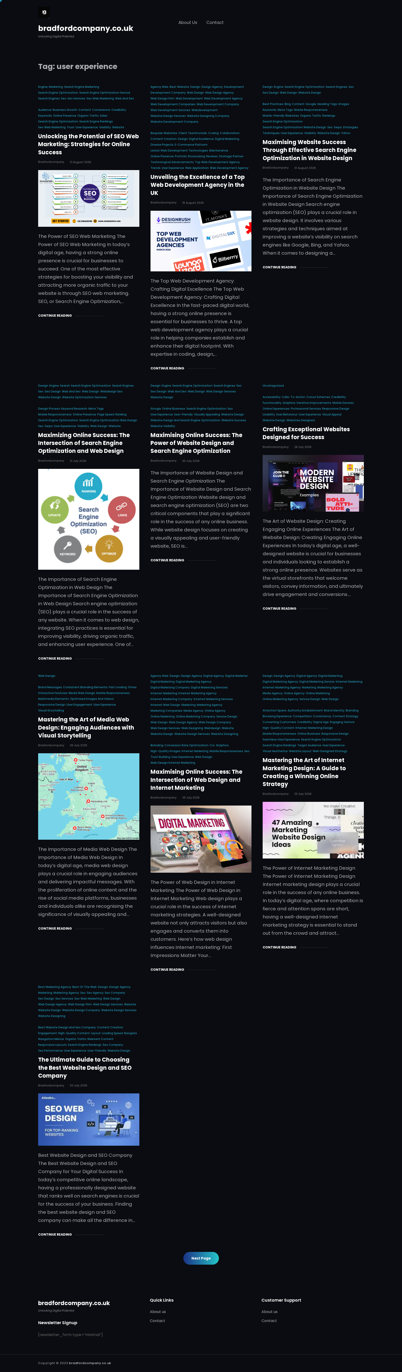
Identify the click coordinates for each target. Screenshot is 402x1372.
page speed (105, 414)
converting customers (279, 722)
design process (49, 409)
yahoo (345, 133)
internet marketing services (213, 699)
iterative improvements (314, 403)
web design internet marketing (173, 763)
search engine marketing (81, 87)
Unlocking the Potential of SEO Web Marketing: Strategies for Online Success (88, 144)
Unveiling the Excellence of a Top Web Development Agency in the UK (198, 185)
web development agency (223, 98)
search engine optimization (58, 93)
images (343, 104)
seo (63, 98)
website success (233, 420)
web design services (221, 391)
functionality (272, 403)
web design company (215, 722)
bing (288, 104)
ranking (121, 414)
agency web (159, 87)
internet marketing (164, 693)
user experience (87, 127)
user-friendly (183, 414)
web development (189, 98)
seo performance (50, 1051)
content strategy (345, 716)
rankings (328, 116)
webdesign (212, 728)
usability (269, 414)
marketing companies (166, 711)
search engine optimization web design (108, 420)
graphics (289, 403)
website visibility (163, 426)
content (84, 110)
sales (103, 116)
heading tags (327, 104)
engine (43, 87)
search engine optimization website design (294, 127)
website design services (168, 116)
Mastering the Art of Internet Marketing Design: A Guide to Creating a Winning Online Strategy (304, 772)
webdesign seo (111, 391)
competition (302, 716)
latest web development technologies (179, 150)
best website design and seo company (67, 1027)
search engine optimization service (104, 93)
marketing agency (209, 705)
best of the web (84, 987)
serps (338, 127)
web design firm (162, 98)
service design (226, 716)
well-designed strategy (330, 751)
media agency (194, 711)
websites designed (301, 420)
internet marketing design (314, 728)
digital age (321, 722)
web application (197, 168)
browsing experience (277, 716)
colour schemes (318, 397)
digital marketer (236, 676)
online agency (215, 711)
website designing (224, 734)
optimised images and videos (92, 699)
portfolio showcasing (190, 156)
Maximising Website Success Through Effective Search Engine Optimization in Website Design (309, 150)
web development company (218, 104)
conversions (101, 110)
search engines (49, 98)
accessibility (272, 397)
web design (195, 93)
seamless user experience (281, 739)
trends (156, 168)
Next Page (201, 1258)
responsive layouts (52, 1045)
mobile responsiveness (311, 110)
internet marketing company (171, 699)
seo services (76, 98)
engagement (47, 1033)
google (311, 104)
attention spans (274, 710)
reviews (212, 156)
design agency (212, 87)
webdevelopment (204, 110)
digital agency (213, 676)
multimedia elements (53, 699)
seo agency (95, 993)
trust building (160, 757)
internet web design (165, 705)
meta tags (285, 110)
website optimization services (84, 397)
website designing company (208, 116)
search (65, 386)
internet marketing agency (197, 693)
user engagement (79, 705)
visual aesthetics (275, 751)
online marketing (163, 716)
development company (168, 93)
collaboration (230, 133)
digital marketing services (209, 687)
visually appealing (207, 414)
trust (70, 127)
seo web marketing (100, 98)
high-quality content (278, 728)
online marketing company (195, 716)
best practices (273, 104)
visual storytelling (51, 710)
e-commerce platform (191, 145)
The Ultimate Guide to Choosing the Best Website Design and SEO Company (85, 1067)
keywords (45, 116)
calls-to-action (293, 397)
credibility (118, 110)
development (234, 87)
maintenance (218, 150)
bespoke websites (164, 133)
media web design (82, 693)
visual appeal (332, 414)
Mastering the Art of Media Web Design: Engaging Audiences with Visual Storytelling (86, 727)
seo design (271, 93)
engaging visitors (342, 722)
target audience (309, 745)
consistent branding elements (85, 687)
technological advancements (172, 162)
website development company (174, 122)
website (118, 127)
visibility (105, 127)
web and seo (124, 98)
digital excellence (201, 139)
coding (213, 133)
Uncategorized (273, 386)
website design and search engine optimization (185, 420)
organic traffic (88, 116)
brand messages (50, 687)
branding (157, 745)
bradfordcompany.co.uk (85, 28)
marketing (56, 87)
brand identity (334, 710)
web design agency (219, 93)
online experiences (276, 409)
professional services (306, 409)
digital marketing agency (193, 682)
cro (212, 745)
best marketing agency (54, 987)
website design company (81, 1010)
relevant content (100, 1039)
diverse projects (162, 145)
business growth (65, 110)
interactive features (52, 693)
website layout (300, 751)
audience (45, 110)
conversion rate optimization (186, 745)
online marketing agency (280, 699)
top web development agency (217, 162)
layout (96, 1033)
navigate (130, 1033)
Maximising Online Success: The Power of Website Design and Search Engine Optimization (196, 443)
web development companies (173, 104)
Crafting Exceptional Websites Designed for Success (306, 433)
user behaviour (287, 414)
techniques (271, 133)
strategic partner (231, 156)
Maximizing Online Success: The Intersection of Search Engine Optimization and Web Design (84, 443)
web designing (192, 728)
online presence (64, 116)
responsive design (335, 409)
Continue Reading (55, 315)
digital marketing (227, 139)
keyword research (74, 409)
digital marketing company (170, 687)
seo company (115, 993)
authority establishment (305, 710)
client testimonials (192, 133)
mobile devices (343, 403)
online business (173, 409)
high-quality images (166, 751)
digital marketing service (317, 682)
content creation (164, 139)
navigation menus (51, 1039)
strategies (350, 127)
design (195, 87)
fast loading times (123, 687)
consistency (322, 716)
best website (179, 87)
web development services (170, 110)
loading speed (112, 1033)
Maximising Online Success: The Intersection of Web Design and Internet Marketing (196, 780)
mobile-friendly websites (281, 116)
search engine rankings (96, 121)
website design (309, 93)
